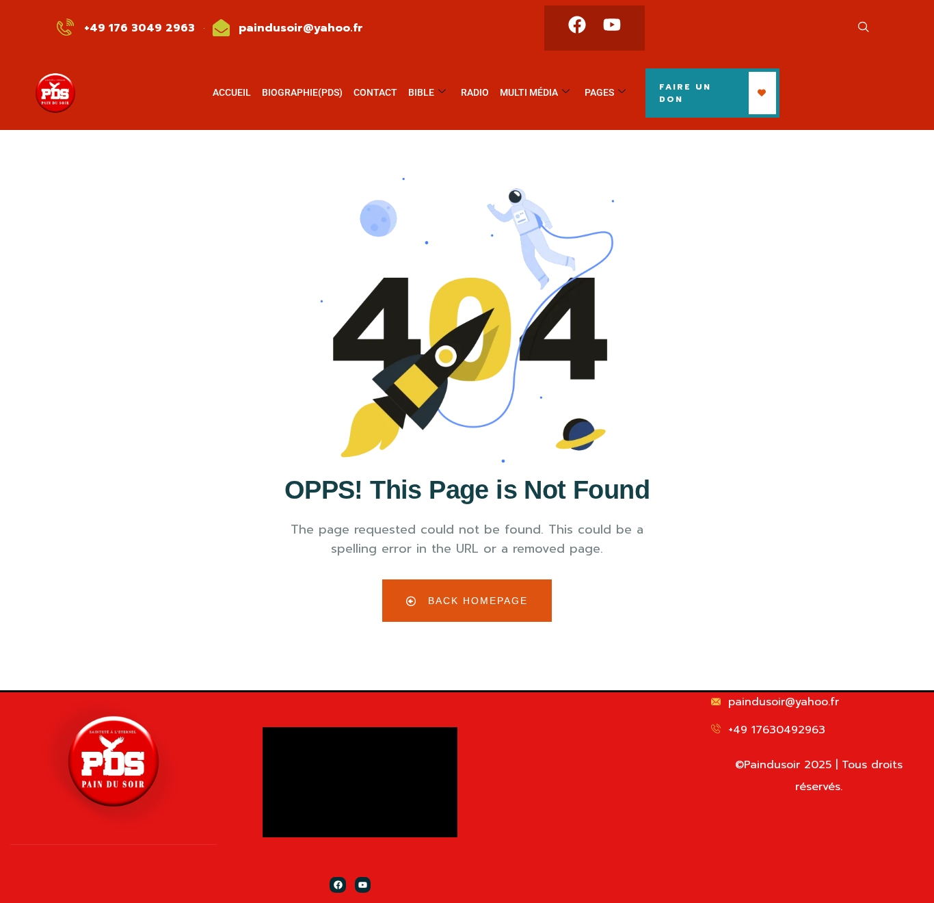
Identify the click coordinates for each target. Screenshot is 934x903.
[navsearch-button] (863, 28)
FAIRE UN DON (685, 93)
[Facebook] (577, 25)
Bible (421, 92)
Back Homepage (476, 600)
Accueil (232, 92)
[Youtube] (612, 25)
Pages (599, 92)
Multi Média (529, 92)
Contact (375, 92)
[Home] (113, 761)
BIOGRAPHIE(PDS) (302, 92)
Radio (475, 92)
